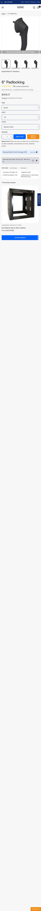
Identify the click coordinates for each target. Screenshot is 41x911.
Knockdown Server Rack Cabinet (14, 228)
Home (3, 13)
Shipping (4, 98)
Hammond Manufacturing (12, 225)
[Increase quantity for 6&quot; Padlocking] (10, 136)
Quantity (4, 132)
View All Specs (13, 168)
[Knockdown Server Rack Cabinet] (20, 204)
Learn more (32, 152)
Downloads (23, 168)
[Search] (34, 7)
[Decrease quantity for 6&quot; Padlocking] (3, 136)
